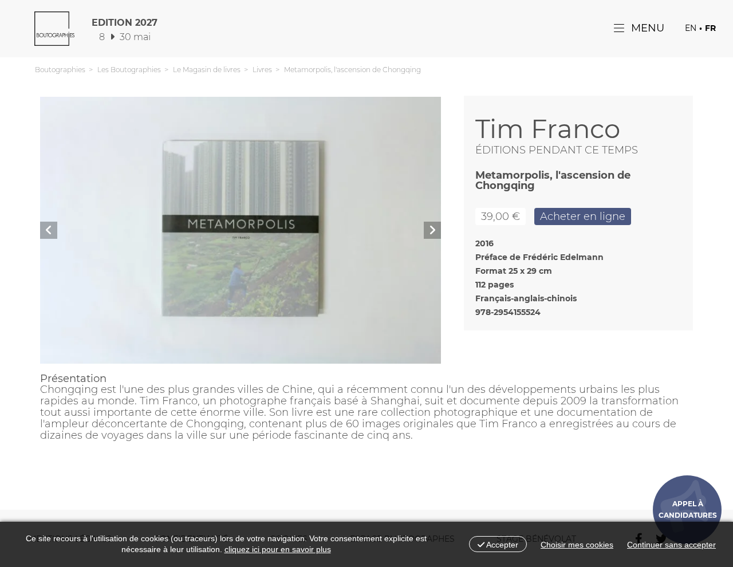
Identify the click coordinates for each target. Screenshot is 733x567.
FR (710, 28)
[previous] (48, 230)
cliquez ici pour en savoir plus (277, 549)
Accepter (501, 544)
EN (690, 28)
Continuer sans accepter (671, 544)
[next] (432, 230)
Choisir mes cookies (577, 544)
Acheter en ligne (582, 216)
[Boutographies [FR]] (54, 31)
